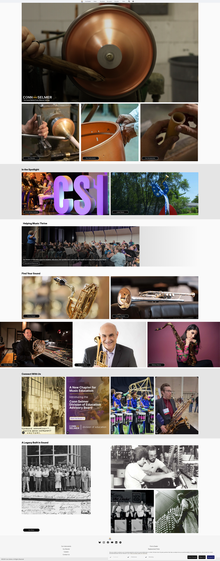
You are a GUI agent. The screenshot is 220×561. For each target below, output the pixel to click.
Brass (95, 1)
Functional (115, 557)
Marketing (151, 557)
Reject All (202, 557)
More (124, 1)
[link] (99, 542)
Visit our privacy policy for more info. (138, 553)
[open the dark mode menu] (133, 1)
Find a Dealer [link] (154, 546)
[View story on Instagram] (43, 405)
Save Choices (192, 557)
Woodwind (102, 1)
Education (116, 1)
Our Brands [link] (66, 549)
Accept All (211, 557)
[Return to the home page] (110, 538)
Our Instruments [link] (66, 546)
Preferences (134, 557)
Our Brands (88, 1)
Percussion (109, 1)
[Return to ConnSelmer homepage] (82, 1)
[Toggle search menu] (129, 1)
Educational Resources (31, 263)
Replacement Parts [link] (154, 549)
